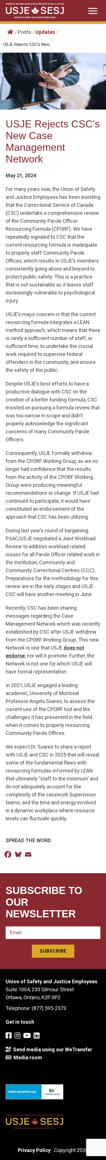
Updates (45, 32)
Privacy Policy (34, 1150)
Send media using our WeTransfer (51, 1049)
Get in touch (20, 1022)
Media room (26, 1057)
